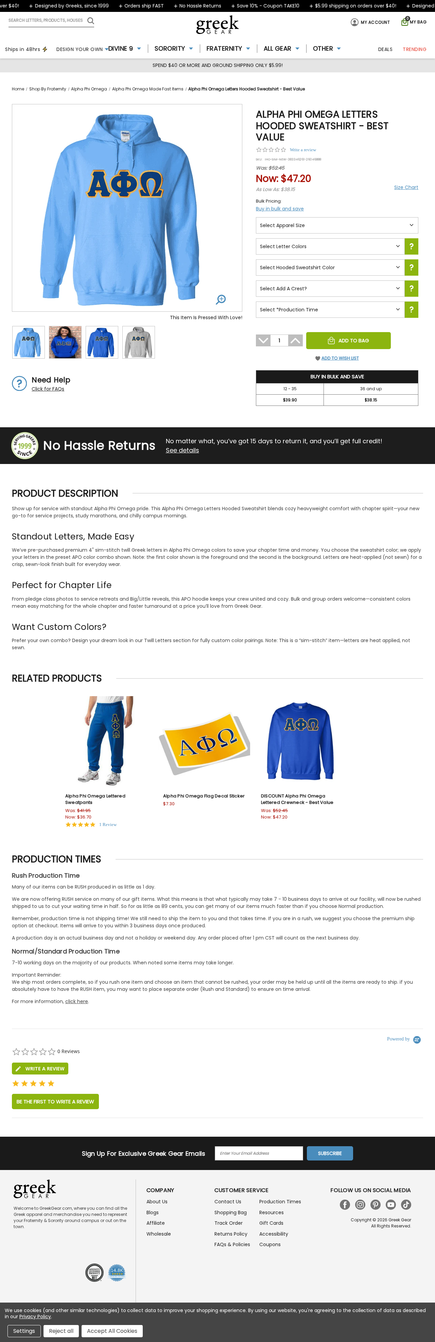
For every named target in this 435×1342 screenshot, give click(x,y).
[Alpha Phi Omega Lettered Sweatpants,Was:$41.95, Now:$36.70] (106, 742)
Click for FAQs (48, 388)
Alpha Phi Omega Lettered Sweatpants (95, 799)
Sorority (170, 48)
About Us (157, 1201)
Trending (415, 49)
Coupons (270, 1244)
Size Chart (406, 187)
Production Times (280, 1201)
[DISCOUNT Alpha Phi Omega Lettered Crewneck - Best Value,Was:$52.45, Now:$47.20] (302, 742)
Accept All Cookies (112, 1331)
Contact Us (227, 1201)
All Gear (278, 48)
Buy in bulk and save (280, 208)
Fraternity (224, 48)
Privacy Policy (35, 1316)
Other (323, 48)
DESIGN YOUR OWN (79, 49)
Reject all (61, 1331)
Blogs (152, 1212)
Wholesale (158, 1234)
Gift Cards (271, 1223)
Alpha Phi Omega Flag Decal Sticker (204, 796)
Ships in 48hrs (22, 49)
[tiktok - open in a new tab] (406, 1205)
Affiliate (155, 1223)
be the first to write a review (55, 1101)
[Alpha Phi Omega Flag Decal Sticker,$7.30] (204, 742)
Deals (385, 49)
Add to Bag (353, 340)
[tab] (40, 1068)
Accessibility (273, 1234)
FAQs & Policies (232, 1244)
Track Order (228, 1223)
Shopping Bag (230, 1212)
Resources (271, 1212)
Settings (24, 1331)
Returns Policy (230, 1234)
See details (182, 450)
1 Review (108, 824)
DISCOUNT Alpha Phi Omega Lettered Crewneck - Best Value (297, 799)
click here (76, 1001)
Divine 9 (120, 48)
